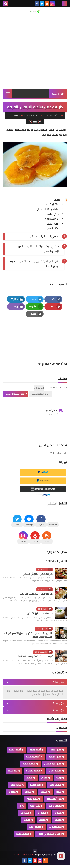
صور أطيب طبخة (54, 799)
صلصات (12, 792)
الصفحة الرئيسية (32, 115)
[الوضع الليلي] (61, 856)
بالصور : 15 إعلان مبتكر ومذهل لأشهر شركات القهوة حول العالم (28, 635)
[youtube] (35, 860)
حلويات (29, 778)
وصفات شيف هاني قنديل (50, 834)
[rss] (47, 3)
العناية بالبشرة (33, 771)
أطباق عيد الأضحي (53, 764)
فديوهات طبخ (55, 806)
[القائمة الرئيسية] (7, 93)
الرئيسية (56, 94)
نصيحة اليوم (35, 827)
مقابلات (58, 820)
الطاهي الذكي (55, 453)
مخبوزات (42, 813)
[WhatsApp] (57, 3)
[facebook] (37, 3)
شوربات (28, 792)
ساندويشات (15, 785)
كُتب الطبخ (35, 806)
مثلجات (58, 813)
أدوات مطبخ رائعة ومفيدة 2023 (35, 656)
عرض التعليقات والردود (15, 394)
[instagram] (52, 3)
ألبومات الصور (28, 764)
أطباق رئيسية (55, 757)
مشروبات (24, 813)
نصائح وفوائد (55, 827)
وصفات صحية (22, 834)
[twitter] (42, 3)
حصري (44, 778)
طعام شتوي (32, 799)
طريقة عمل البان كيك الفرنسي (36, 593)
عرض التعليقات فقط (40, 394)
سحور (59, 792)
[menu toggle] (64, 3)
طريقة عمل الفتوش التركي (38, 573)
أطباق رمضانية (33, 757)
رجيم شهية (35, 785)
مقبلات (27, 820)
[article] (35, 332)
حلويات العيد (56, 785)
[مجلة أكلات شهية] (35, 11)
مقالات (42, 820)
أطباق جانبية (15, 750)
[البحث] (5, 3)
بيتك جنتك (12, 771)
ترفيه (59, 778)
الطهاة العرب (55, 771)
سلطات (17, 115)
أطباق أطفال (56, 750)
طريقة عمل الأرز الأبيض (40, 613)
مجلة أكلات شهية (22, 854)
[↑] (35, 851)
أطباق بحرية (35, 750)
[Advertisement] (35, 51)
